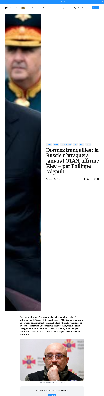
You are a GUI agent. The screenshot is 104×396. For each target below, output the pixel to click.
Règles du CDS (69, 14)
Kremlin (56, 144)
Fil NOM (49, 144)
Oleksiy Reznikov (66, 144)
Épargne (62, 8)
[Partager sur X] (88, 179)
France (49, 8)
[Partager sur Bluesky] (98, 179)
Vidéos (67, 11)
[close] (102, 2)
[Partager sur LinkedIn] (91, 179)
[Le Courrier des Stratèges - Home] (15, 7)
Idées (55, 8)
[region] (69, 8)
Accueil (30, 8)
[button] (75, 8)
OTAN (75, 144)
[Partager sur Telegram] (95, 179)
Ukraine (88, 144)
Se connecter (86, 8)
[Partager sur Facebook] (85, 179)
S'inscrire (95, 8)
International (40, 8)
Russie (81, 144)
